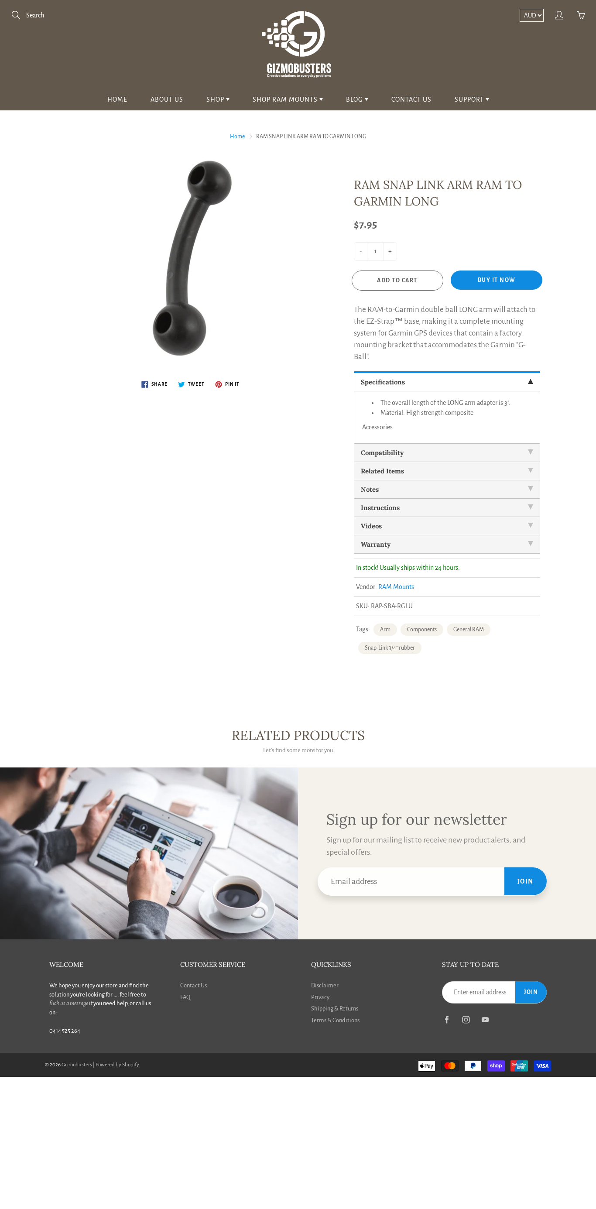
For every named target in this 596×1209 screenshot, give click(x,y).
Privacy (320, 997)
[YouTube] (485, 1019)
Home (117, 99)
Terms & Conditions (335, 1020)
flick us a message (68, 1003)
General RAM (468, 630)
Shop (216, 99)
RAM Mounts (396, 586)
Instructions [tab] (380, 507)
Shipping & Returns (334, 1008)
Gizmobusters (77, 1065)
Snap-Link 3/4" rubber (390, 648)
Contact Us (411, 99)
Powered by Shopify (117, 1065)
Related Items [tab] (382, 471)
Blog (355, 99)
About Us (167, 99)
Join (525, 881)
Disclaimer (325, 985)
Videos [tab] (371, 526)
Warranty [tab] (375, 544)
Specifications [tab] (383, 382)
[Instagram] (465, 1019)
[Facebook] (446, 1019)
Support (470, 99)
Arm (385, 630)
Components (422, 630)
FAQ (185, 997)
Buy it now (497, 280)
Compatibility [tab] (382, 453)
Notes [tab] (370, 489)
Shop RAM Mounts (286, 99)
